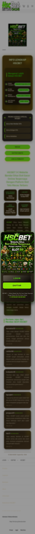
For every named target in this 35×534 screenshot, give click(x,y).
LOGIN (17, 278)
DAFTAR (17, 285)
